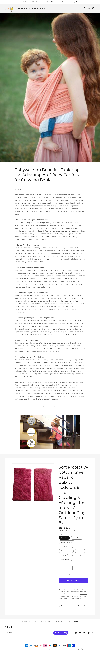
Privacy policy (56, 649)
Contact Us (68, 621)
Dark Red (64, 538)
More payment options (73, 585)
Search (24, 621)
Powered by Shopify (34, 649)
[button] (85, 8)
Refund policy (57, 621)
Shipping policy (78, 649)
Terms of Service (44, 621)
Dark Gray (75, 555)
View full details (80, 606)
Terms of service (67, 649)
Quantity (62, 564)
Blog (76, 621)
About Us (32, 621)
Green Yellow (66, 546)
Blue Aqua (77, 538)
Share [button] (19, 190)
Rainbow (80, 551)
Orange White (66, 551)
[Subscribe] (38, 632)
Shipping (61, 531)
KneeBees (25, 649)
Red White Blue (67, 542)
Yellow (63, 555)
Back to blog (51, 407)
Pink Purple (65, 560)
